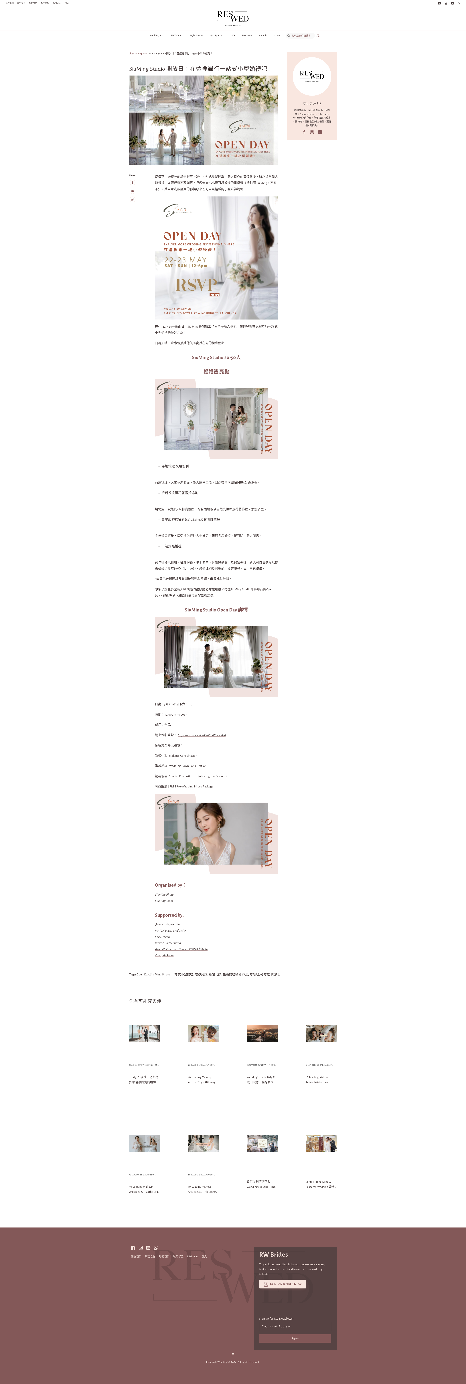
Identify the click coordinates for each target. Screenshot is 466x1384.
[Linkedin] (132, 191)
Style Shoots (196, 35)
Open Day (143, 974)
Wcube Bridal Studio (168, 943)
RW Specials (217, 35)
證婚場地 (252, 974)
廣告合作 (21, 3)
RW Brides (57, 3)
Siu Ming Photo (160, 974)
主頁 (132, 53)
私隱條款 (45, 3)
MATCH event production (170, 930)
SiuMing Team (164, 900)
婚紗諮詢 (201, 974)
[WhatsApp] (132, 199)
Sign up (295, 1338)
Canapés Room (164, 955)
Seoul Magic (162, 936)
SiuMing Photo (164, 894)
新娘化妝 (215, 974)
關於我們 (9, 3)
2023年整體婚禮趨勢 (256, 1065)
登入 (67, 3)
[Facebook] (132, 182)
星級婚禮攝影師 (234, 974)
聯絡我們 (33, 3)
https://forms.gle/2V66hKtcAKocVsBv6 (202, 735)
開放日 (276, 974)
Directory (247, 35)
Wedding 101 (156, 35)
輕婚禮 (265, 974)
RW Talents (177, 35)
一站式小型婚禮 (182, 974)
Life (233, 35)
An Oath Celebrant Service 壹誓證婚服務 (181, 949)
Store (277, 35)
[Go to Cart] (318, 36)
